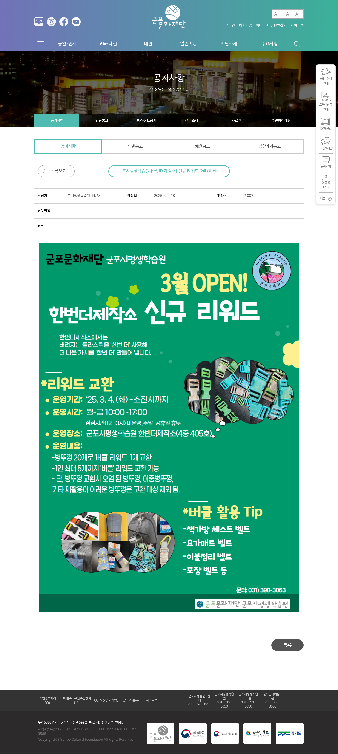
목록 (287, 645)
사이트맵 (297, 25)
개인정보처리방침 (47, 700)
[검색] (297, 44)
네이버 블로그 (38, 21)
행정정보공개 (146, 120)
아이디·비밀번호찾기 (271, 25)
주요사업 (269, 43)
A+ (277, 14)
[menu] (40, 43)
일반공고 (135, 146)
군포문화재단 (151, 89)
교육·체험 (107, 43)
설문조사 (191, 120)
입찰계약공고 (270, 146)
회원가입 (245, 25)
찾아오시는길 (131, 700)
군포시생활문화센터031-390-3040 (199, 700)
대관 (148, 43)
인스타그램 (51, 21)
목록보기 (58, 171)
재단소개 (229, 43)
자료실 (236, 120)
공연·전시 (67, 43)
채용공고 (202, 146)
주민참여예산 (281, 120)
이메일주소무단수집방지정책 (75, 700)
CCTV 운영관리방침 (107, 700)
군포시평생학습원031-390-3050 (224, 700)
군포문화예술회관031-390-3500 (272, 700)
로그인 (230, 25)
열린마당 (188, 43)
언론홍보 (101, 120)
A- (298, 14)
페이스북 (63, 21)
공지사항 (57, 120)
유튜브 (76, 21)
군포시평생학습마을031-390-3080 (248, 700)
